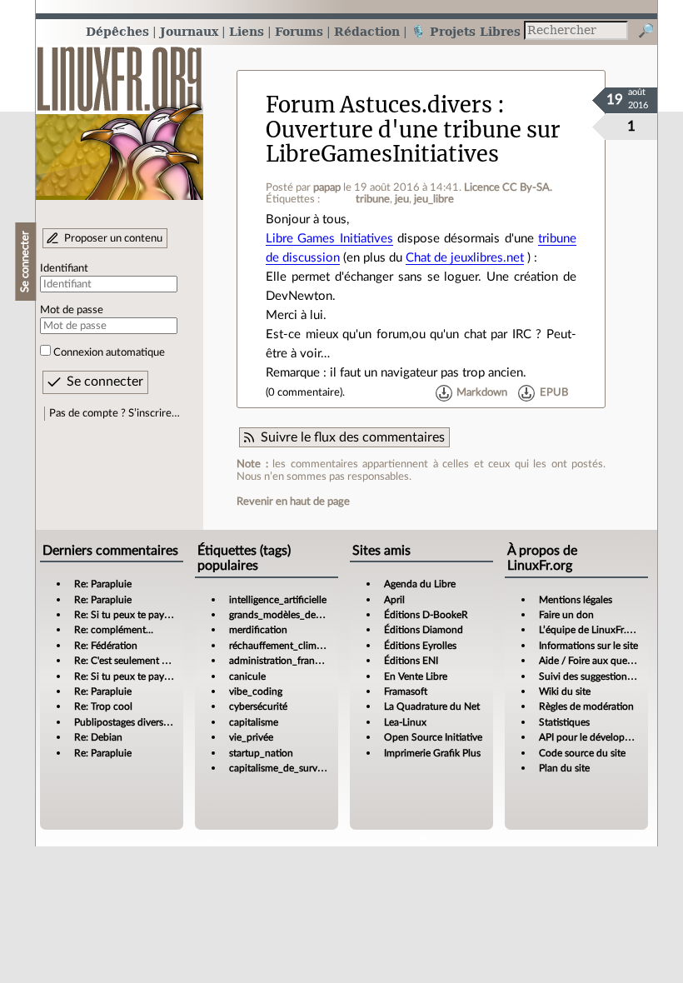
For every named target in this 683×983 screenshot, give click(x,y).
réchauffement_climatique (286, 646)
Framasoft (405, 691)
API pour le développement (598, 737)
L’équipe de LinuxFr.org (590, 630)
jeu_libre (434, 199)
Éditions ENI (411, 661)
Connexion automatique (109, 352)
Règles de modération (586, 706)
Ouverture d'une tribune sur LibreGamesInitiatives (413, 142)
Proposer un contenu (113, 238)
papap (327, 187)
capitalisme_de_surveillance (290, 768)
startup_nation (261, 753)
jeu (402, 199)
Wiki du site (565, 691)
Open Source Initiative (433, 737)
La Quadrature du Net (432, 706)
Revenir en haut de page (293, 501)
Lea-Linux (405, 722)
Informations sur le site (588, 646)
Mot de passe (71, 310)
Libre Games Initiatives (329, 238)
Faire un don (566, 615)
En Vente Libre (415, 676)
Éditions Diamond (423, 630)
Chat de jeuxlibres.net (465, 258)
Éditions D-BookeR (426, 615)
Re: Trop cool (103, 706)
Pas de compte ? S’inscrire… (114, 413)
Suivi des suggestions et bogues (607, 676)
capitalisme (253, 722)
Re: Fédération (105, 646)
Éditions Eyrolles (420, 646)
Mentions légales (575, 600)
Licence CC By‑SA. (508, 187)
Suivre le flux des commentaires (353, 437)
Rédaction (367, 31)
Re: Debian (98, 737)
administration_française (283, 661)
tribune (373, 199)
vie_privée (251, 737)
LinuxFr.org (119, 114)
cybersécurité (258, 706)
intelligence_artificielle (278, 600)
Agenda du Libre (420, 584)
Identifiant (64, 268)
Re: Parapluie (103, 584)
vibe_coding (255, 691)
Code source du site (582, 753)
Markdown (481, 392)
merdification (258, 630)
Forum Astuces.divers (379, 105)
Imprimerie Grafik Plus (432, 753)
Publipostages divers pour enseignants (157, 722)
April (394, 600)
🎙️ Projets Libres (466, 31)
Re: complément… (113, 630)
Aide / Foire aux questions (596, 661)
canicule (247, 676)
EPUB (554, 392)
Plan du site (564, 768)
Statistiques (564, 722)
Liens (246, 31)
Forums (299, 31)
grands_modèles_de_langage (291, 615)
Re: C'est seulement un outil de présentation (170, 661)
